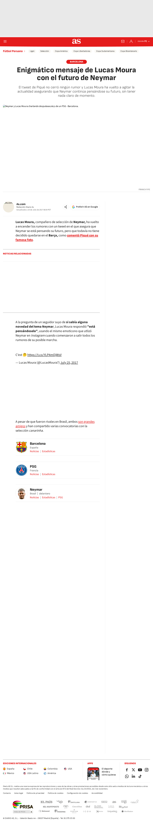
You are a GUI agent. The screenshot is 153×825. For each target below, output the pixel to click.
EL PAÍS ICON (86, 811)
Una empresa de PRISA (23, 804)
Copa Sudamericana (105, 51)
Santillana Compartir (90, 802)
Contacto (7, 793)
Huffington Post (50, 807)
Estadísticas (48, 451)
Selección (44, 51)
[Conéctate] (131, 41)
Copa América (61, 51)
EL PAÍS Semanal (98, 807)
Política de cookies (55, 793)
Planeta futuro (111, 807)
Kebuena (123, 807)
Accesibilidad (97, 793)
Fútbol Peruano (13, 51)
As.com (21, 204)
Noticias (34, 451)
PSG (33, 466)
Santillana (73, 802)
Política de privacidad (35, 793)
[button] (66, 207)
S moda (99, 811)
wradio (66, 807)
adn (124, 802)
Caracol (134, 802)
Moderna (60, 811)
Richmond (44, 811)
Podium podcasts (74, 811)
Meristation (127, 811)
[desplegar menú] (5, 41)
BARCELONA (76, 61)
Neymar (36, 489)
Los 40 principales (59, 802)
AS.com (114, 802)
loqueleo (112, 811)
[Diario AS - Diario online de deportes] (76, 41)
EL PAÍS (46, 802)
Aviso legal (18, 793)
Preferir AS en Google (87, 206)
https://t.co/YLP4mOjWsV (44, 354)
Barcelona (38, 443)
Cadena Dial (88, 807)
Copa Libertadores (82, 51)
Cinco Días (77, 807)
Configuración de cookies (77, 793)
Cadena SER (104, 802)
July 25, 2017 (69, 362)
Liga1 (32, 51)
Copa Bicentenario (128, 51)
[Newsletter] (123, 41)
